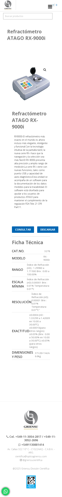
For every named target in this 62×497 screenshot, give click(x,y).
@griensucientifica (32, 460)
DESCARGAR (47, 229)
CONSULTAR (23, 229)
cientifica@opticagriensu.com (31, 456)
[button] (45, 70)
